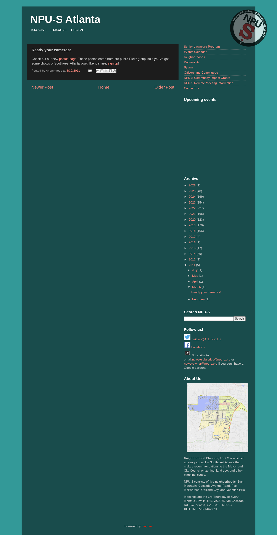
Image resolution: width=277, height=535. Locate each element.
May (195, 275)
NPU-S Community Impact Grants (207, 77)
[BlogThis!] (102, 71)
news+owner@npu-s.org (200, 363)
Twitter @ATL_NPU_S (205, 339)
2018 (192, 231)
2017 (192, 236)
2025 (192, 191)
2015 (192, 248)
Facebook (197, 347)
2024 (192, 196)
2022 (192, 208)
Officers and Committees (201, 72)
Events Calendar (195, 51)
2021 (192, 213)
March (197, 287)
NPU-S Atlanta (65, 19)
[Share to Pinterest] (114, 71)
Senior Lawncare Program (202, 46)
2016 (192, 242)
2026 (192, 185)
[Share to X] (106, 71)
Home (104, 87)
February (199, 299)
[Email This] (98, 71)
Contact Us (191, 88)
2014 (192, 253)
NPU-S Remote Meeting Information (208, 83)
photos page (67, 59)
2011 (192, 265)
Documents (192, 62)
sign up (113, 63)
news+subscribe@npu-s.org (211, 359)
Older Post (164, 87)
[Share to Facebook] (110, 71)
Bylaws (188, 67)
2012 (192, 259)
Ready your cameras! (206, 292)
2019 (192, 225)
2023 (192, 202)
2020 (192, 219)
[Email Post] (90, 70)
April (195, 281)
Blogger (147, 526)
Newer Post (42, 87)
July (195, 270)
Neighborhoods (194, 57)
